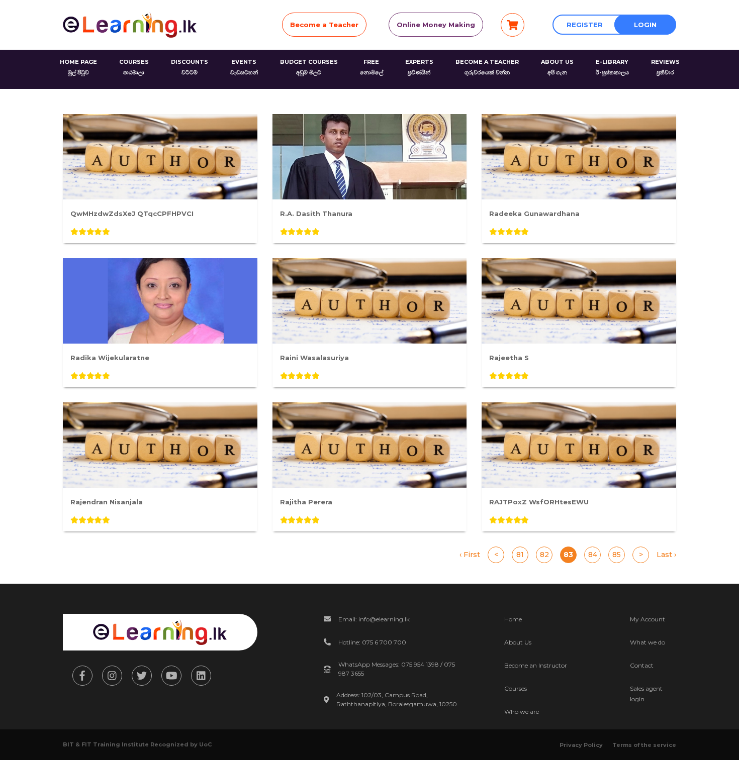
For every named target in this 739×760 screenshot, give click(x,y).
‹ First (469, 554)
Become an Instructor (535, 665)
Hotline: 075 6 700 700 (372, 642)
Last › (666, 554)
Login (645, 25)
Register (585, 25)
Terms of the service (644, 744)
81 (520, 554)
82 (544, 554)
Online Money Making (436, 25)
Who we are (521, 711)
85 (616, 554)
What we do (647, 642)
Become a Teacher (324, 25)
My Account (647, 619)
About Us (517, 642)
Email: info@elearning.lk (374, 619)
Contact (642, 665)
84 (592, 554)
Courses (515, 688)
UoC (205, 744)
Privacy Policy (581, 744)
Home (513, 619)
